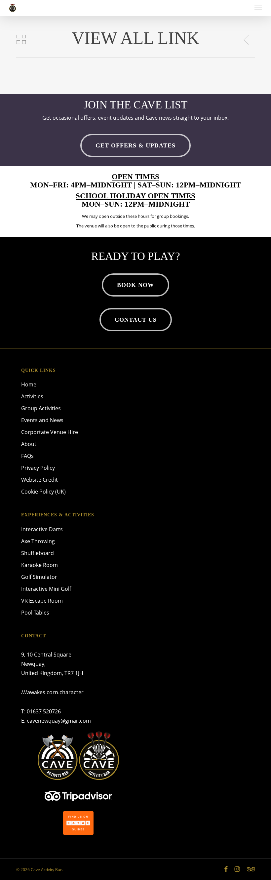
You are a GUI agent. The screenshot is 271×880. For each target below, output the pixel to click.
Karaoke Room (39, 565)
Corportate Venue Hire (49, 432)
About (28, 444)
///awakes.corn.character (52, 692)
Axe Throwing (38, 541)
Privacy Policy (38, 467)
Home (28, 384)
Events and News (42, 420)
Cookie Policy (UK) (43, 491)
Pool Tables (35, 612)
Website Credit (39, 479)
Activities (32, 396)
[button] (258, 8)
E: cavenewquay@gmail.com (56, 720)
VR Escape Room (42, 600)
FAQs (27, 456)
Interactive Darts (42, 529)
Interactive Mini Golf (46, 588)
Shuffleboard (37, 553)
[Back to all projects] (21, 39)
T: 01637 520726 (41, 711)
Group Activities (41, 408)
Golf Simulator (39, 576)
